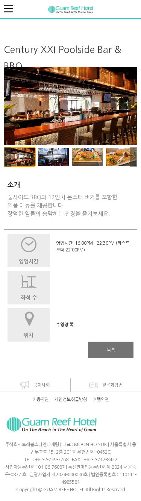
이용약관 (40, 399)
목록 (111, 350)
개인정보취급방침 (70, 399)
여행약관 (100, 399)
